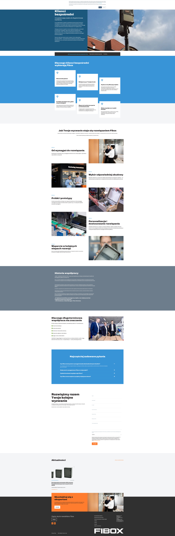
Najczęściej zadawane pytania (95, 54)
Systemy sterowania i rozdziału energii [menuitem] (100, 519)
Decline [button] (104, 7)
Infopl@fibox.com (119, 519)
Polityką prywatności (97, 440)
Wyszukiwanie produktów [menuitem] (98, 515)
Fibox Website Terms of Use (62, 533)
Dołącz (54, 519)
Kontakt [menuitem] (95, 524)
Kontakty (105, 54)
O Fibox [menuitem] (95, 522)
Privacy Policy (53, 533)
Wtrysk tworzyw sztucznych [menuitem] (98, 517)
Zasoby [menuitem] (95, 520)
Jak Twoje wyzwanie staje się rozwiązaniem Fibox (78, 54)
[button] (91, 47)
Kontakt (57, 507)
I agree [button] (100, 7)
